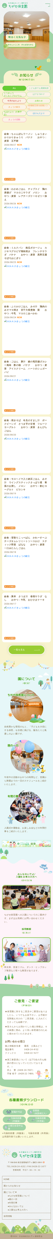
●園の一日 (12, 1199)
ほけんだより (39, 113)
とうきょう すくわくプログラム (15, 94)
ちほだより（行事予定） (13, 113)
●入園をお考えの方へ (18, 1210)
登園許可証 (16, 1112)
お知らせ (39, 101)
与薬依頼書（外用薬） (40, 1119)
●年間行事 (12, 1203)
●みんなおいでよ (16, 1206)
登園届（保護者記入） (40, 1112)
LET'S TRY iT (39, 94)
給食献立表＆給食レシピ (38, 106)
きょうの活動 (14, 119)
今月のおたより (14, 101)
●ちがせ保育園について (19, 1196)
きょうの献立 (14, 107)
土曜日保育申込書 (15, 1127)
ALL (14, 88)
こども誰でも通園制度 (39, 88)
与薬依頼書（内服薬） (16, 1119)
